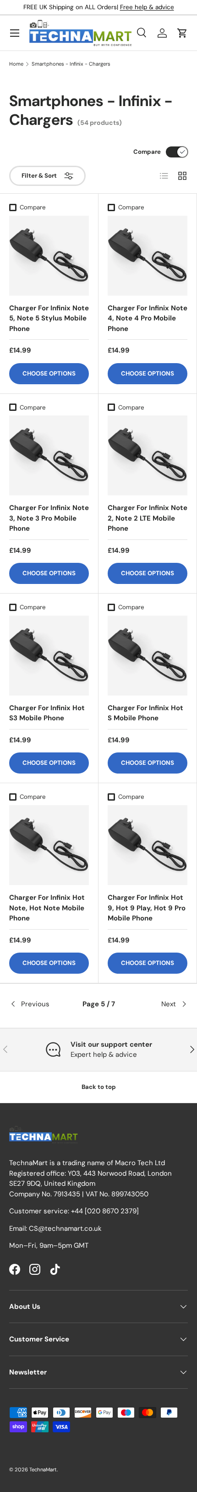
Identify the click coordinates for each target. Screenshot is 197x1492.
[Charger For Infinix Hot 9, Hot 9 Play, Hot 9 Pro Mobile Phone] (147, 845)
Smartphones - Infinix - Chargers (71, 64)
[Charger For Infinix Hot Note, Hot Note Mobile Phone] (49, 845)
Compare (147, 152)
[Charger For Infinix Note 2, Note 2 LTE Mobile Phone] (147, 455)
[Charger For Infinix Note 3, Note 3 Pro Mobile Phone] (49, 455)
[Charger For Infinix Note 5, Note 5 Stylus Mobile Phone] (49, 256)
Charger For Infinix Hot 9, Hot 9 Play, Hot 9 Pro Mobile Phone (147, 908)
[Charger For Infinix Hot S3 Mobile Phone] (49, 656)
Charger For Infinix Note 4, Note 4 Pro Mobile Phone (147, 318)
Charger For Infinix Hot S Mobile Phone (145, 713)
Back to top (99, 1087)
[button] (182, 33)
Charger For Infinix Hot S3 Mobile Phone (47, 713)
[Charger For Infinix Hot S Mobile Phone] (147, 656)
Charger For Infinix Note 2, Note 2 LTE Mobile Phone (147, 518)
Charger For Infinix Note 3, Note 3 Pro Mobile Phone (49, 518)
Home (16, 64)
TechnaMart (43, 1469)
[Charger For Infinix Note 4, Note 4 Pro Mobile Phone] (147, 256)
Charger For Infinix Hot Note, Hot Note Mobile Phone (47, 908)
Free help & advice (147, 7)
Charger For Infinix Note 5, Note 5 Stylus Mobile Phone (49, 318)
